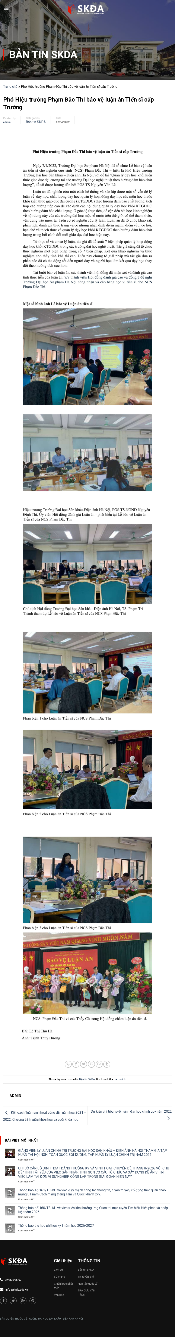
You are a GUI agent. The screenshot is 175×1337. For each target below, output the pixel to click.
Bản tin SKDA (43, 55)
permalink (120, 1079)
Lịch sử (58, 1269)
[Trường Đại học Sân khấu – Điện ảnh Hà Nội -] (87, 9)
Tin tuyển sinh (86, 1276)
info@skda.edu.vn (17, 1289)
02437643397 (13, 1279)
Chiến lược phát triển (63, 1286)
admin (6, 122)
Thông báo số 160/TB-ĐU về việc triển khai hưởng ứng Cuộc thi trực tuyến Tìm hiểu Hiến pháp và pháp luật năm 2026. (93, 1210)
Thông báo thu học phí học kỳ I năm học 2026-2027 (56, 1226)
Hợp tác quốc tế (87, 1283)
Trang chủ (10, 87)
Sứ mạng (59, 1276)
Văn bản (59, 1295)
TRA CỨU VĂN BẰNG (86, 1293)
